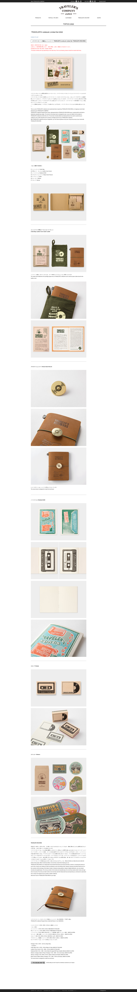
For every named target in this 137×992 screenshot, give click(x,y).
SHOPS (99, 18)
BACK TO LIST (35, 37)
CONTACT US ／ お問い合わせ (36, 990)
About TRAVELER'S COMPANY (37, 1)
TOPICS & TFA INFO (53, 18)
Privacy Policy (64, 990)
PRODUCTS (38, 18)
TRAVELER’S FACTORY (83, 18)
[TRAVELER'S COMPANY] (68, 10)
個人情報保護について (72, 990)
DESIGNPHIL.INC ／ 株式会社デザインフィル (52, 990)
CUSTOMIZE (68, 18)
